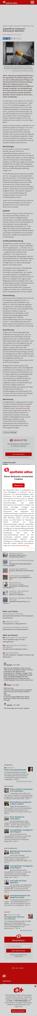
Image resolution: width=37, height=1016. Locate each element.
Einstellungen (29, 548)
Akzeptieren (18, 485)
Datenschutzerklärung (21, 545)
